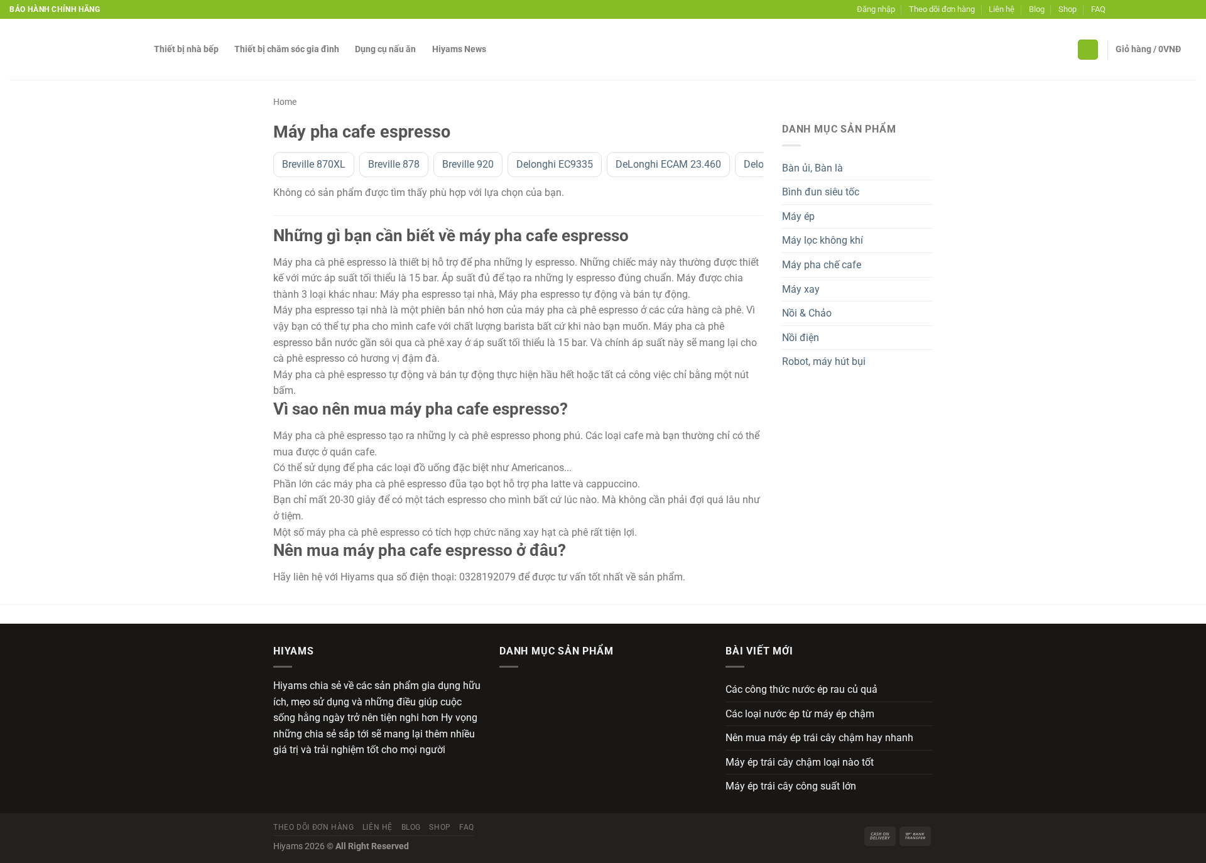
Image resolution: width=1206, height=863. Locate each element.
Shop (1067, 9)
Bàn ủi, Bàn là (812, 168)
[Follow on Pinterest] (1166, 9)
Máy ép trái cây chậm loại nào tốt (799, 762)
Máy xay (801, 289)
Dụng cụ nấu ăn (385, 49)
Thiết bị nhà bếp (186, 49)
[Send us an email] (1154, 9)
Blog (1037, 9)
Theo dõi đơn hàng (942, 9)
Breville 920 (468, 164)
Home (284, 102)
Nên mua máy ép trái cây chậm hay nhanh (819, 738)
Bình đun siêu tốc (820, 192)
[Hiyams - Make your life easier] (72, 49)
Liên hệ (1001, 9)
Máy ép (798, 216)
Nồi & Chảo (807, 313)
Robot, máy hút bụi (824, 361)
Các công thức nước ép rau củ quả (801, 689)
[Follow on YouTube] (1190, 9)
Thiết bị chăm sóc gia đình (286, 49)
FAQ (1098, 9)
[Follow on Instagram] (1130, 9)
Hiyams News (459, 49)
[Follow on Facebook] (1118, 9)
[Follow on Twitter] (1142, 9)
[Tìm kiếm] (1088, 50)
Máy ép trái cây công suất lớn (790, 786)
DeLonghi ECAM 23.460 (668, 164)
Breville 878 (394, 164)
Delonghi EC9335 (554, 164)
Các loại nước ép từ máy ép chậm (799, 714)
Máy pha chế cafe (821, 265)
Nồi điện (800, 338)
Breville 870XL (313, 164)
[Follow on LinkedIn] (1178, 9)
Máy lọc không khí (822, 240)
